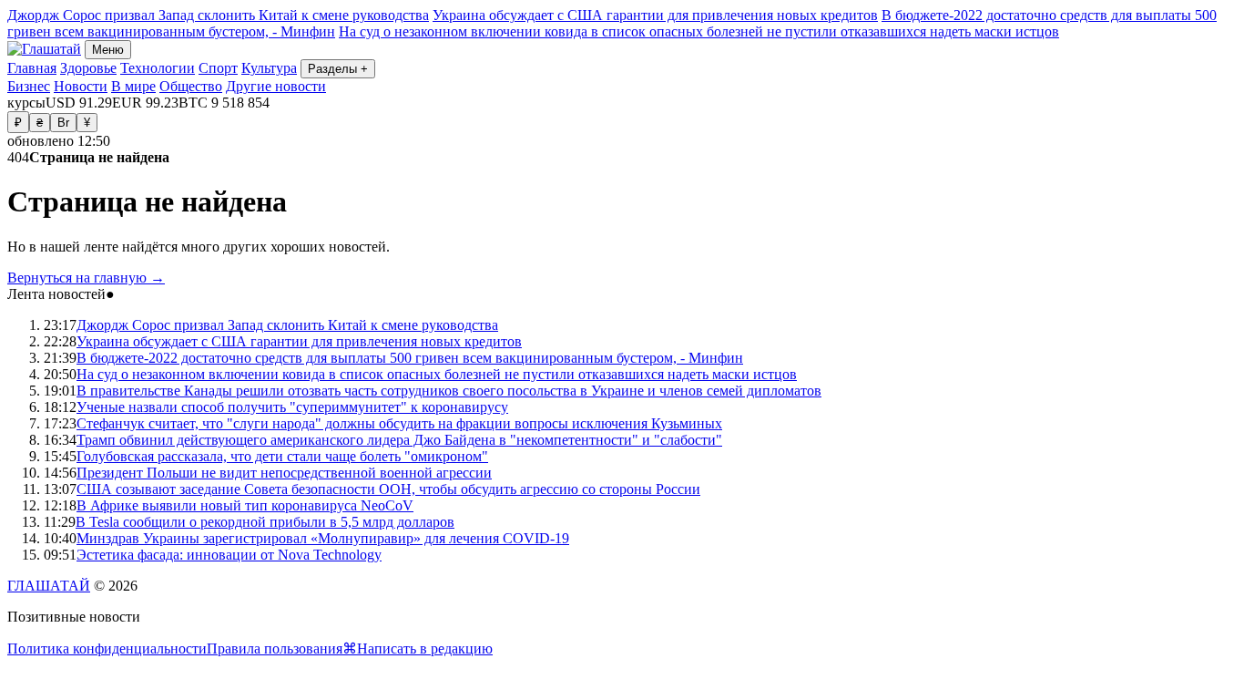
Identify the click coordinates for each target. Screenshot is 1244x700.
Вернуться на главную (86, 277)
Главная (31, 68)
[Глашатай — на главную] (44, 49)
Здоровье (88, 68)
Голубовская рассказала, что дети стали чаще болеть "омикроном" (282, 456)
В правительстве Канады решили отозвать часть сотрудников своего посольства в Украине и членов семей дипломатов (448, 390)
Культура (269, 68)
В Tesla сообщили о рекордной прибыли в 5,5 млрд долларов (265, 522)
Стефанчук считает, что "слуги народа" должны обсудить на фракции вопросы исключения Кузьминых (399, 423)
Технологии (157, 68)
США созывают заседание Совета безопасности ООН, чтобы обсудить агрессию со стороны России (388, 489)
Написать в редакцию (425, 648)
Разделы (338, 69)
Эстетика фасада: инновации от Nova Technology (229, 554)
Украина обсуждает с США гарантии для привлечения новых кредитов (655, 15)
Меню (108, 50)
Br (63, 122)
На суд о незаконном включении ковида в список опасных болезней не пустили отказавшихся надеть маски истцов (699, 31)
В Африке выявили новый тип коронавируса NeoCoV (244, 505)
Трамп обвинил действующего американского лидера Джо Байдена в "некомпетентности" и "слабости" (399, 440)
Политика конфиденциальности (107, 648)
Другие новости (276, 86)
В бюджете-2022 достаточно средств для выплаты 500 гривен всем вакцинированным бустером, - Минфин (409, 357)
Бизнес (28, 86)
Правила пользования (274, 648)
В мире (133, 86)
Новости (80, 86)
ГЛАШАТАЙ (48, 585)
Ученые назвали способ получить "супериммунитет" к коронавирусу (292, 407)
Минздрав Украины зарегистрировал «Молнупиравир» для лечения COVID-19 (322, 538)
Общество (190, 86)
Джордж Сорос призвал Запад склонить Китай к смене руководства (218, 15)
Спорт (218, 68)
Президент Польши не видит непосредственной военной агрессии (284, 472)
